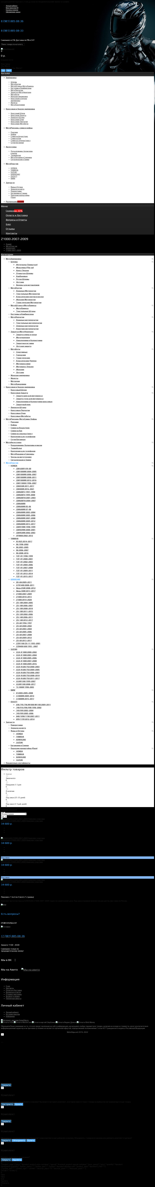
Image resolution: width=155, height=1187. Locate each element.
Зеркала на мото (17, 189)
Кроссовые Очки (17, 120)
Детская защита (23, 346)
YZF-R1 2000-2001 (24, 559)
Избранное (10, 1016)
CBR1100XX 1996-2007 (26, 483)
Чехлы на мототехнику (21, 457)
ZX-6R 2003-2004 (24, 629)
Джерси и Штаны (17, 117)
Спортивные (21, 352)
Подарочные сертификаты (18, 763)
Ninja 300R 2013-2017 (25, 591)
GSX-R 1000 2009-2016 (26, 664)
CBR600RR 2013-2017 (25, 524)
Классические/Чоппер (26, 361)
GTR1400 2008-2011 (25, 585)
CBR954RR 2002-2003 (25, 533)
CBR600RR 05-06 (23, 506)
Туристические (23, 358)
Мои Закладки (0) (12, 8)
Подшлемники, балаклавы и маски (26, 445)
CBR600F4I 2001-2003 (26, 498)
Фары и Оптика (17, 187)
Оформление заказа (13, 12)
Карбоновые (22, 276)
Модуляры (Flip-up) (25, 268)
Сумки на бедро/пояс (19, 136)
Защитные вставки (25, 343)
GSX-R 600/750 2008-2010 (28, 675)
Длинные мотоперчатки (27, 326)
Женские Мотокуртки (26, 300)
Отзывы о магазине (14, 994)
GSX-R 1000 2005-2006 (26, 658)
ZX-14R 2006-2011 (24, 617)
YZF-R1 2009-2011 (24, 571)
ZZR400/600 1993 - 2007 (27, 646)
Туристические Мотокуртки (28, 302)
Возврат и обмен (13, 996)
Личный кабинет (12, 6)
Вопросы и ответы (13, 992)
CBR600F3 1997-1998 (25, 492)
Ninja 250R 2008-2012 (25, 588)
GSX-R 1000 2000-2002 (26, 652)
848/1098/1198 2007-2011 (28, 716)
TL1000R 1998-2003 (25, 687)
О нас (8, 986)
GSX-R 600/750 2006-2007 (28, 673)
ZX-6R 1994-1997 (24, 623)
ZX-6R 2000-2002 (24, 626)
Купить (18, 1104)
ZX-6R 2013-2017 (24, 641)
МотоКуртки (16, 84)
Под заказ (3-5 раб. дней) (16, 804)
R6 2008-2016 (22, 553)
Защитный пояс (23, 404)
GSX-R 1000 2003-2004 (26, 655)
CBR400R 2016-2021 (25, 489)
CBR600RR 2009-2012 (25, 521)
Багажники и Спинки (19, 193)
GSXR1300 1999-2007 (25, 681)
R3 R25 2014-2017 (24, 541)
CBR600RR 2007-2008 (25, 518)
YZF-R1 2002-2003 (24, 562)
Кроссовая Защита (18, 115)
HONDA (14, 168)
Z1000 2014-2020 (24, 600)
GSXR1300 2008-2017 (25, 684)
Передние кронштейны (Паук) (24, 748)
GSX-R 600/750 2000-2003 (28, 667)
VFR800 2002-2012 (24, 536)
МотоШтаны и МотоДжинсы (22, 86)
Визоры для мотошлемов (27, 285)
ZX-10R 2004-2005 (24, 603)
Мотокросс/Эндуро (25, 367)
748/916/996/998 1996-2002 (28, 708)
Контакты (10, 988)
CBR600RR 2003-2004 (25, 512)
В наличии (10, 791)
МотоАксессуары (13, 442)
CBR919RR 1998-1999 (25, 527)
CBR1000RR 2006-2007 (26, 474)
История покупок (13, 1014)
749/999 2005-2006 (24, 713)
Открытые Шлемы (24, 273)
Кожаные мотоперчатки (27, 320)
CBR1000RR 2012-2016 (26, 480)
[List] (4, 812)
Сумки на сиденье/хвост (21, 141)
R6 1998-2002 (22, 544)
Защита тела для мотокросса (29, 399)
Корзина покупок (12, 10)
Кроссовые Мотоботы (19, 124)
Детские (20, 282)
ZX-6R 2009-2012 (24, 638)
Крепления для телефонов (23, 437)
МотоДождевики (18, 105)
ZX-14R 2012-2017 (24, 620)
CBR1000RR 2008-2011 (26, 477)
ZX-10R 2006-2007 (24, 606)
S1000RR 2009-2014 (25, 696)
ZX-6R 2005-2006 (24, 632)
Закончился (10, 778)
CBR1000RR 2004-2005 (26, 472)
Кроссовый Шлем (18, 113)
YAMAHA (14, 170)
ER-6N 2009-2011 (24, 582)
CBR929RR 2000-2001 (25, 530)
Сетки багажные (17, 143)
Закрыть (6, 1085)
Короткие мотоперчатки (27, 329)
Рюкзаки (14, 132)
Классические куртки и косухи (30, 297)
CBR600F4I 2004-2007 (26, 501)
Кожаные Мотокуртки (26, 291)
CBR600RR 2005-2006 (25, 515)
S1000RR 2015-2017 (25, 699)
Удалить (17, 1159)
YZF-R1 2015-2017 (24, 576)
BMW (13, 178)
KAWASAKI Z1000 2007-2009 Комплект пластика (22, 821)
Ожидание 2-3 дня (13, 785)
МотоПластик (11, 246)
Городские (21, 355)
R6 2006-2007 (22, 550)
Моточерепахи (23, 337)
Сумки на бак (16, 138)
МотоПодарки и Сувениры (21, 157)
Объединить (19, 1140)
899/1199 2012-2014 (25, 719)
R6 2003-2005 (22, 547)
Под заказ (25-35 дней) (15, 798)
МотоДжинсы (22, 308)
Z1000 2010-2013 (24, 597)
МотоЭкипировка (13, 259)
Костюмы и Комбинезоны (21, 88)
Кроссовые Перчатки (19, 122)
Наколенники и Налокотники (29, 340)
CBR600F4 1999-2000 (25, 495)
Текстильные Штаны (25, 311)
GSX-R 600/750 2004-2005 (28, 670)
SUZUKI (14, 172)
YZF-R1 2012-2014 (24, 573)
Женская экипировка (19, 96)
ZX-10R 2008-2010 (24, 608)
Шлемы (14, 82)
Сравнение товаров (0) (9, 810)
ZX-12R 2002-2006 (24, 614)
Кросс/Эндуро (22, 270)
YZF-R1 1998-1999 (24, 556)
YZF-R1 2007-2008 (24, 568)
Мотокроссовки (23, 364)
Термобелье (16, 155)
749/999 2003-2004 (24, 710)
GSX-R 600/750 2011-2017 (28, 678)
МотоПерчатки (17, 90)
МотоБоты (15, 94)
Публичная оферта (13, 998)
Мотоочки (15, 381)
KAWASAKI (15, 174)
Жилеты (14, 103)
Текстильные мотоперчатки (29, 323)
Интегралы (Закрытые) (27, 265)
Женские (20, 370)
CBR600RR (20, 504)
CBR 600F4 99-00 (23, 469)
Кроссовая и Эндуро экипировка (19, 100)
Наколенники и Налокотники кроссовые (34, 402)
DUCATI (14, 176)
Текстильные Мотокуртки (28, 294)
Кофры (13, 134)
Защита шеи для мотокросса (29, 396)
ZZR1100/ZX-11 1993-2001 (28, 643)
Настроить (7, 1104)
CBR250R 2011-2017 (25, 486)
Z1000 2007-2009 (13, 250)
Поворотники (16, 191)
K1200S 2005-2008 (24, 693)
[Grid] (2, 812)
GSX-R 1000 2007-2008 (26, 661)
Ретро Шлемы (22, 279)
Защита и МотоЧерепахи (21, 92)
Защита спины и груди (26, 335)
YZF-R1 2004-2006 (24, 565)
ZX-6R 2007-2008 (24, 635)
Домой (8, 244)
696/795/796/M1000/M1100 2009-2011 (33, 705)
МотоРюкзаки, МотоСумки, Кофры (21, 419)
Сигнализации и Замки (20, 159)
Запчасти (10, 722)
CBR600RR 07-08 (23, 509)
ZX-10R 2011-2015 (24, 611)
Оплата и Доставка (14, 990)
